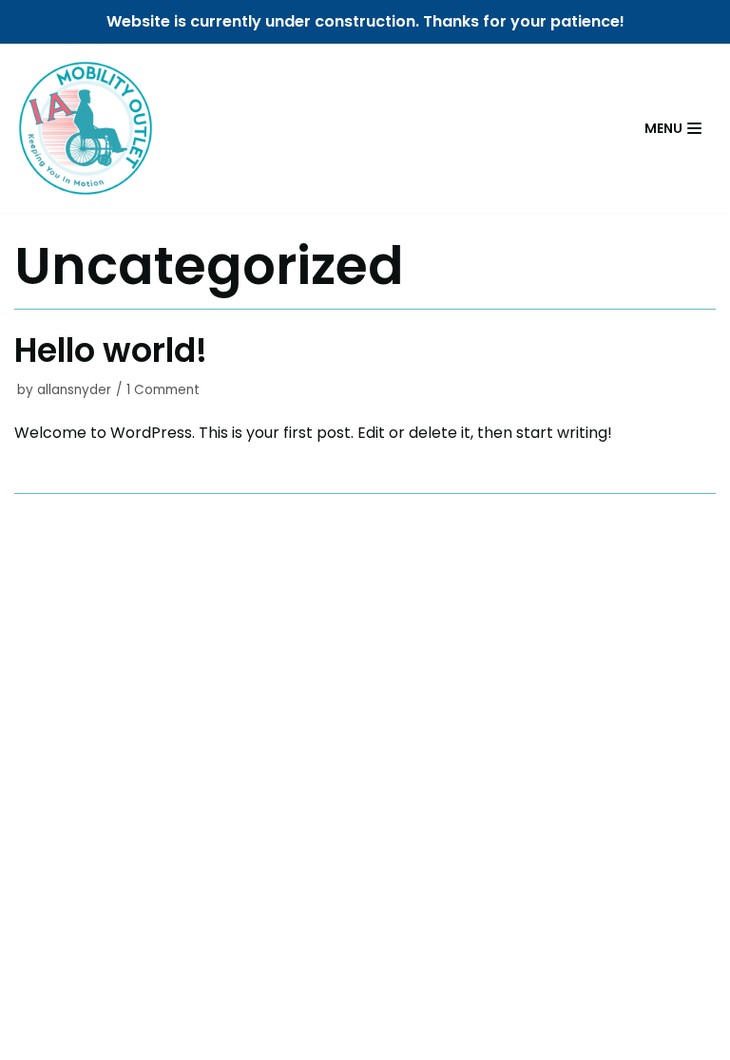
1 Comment (163, 390)
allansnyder (74, 390)
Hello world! (110, 350)
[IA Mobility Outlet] (85, 128)
